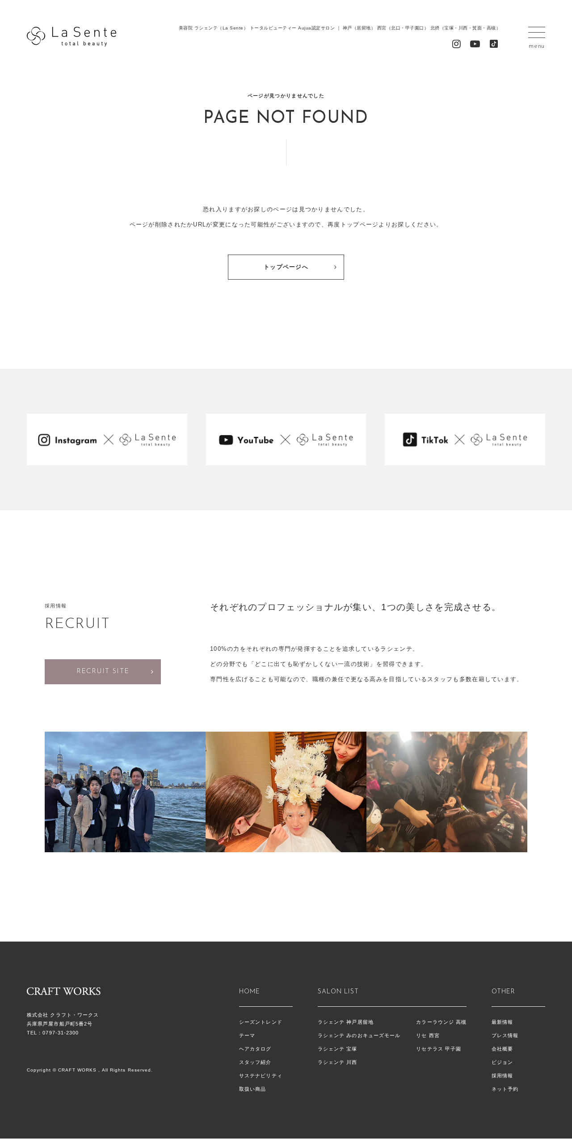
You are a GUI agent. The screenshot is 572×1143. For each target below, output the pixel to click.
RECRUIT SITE (103, 671)
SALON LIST (338, 991)
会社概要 (502, 1048)
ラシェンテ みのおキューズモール (359, 1035)
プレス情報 (505, 1035)
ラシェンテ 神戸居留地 (346, 1022)
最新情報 (502, 1022)
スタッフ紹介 (255, 1062)
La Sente (71, 36)
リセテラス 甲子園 (438, 1048)
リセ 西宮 (428, 1035)
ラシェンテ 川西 (338, 1062)
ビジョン (502, 1062)
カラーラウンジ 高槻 (441, 1022)
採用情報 (502, 1075)
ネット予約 (505, 1089)
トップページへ (286, 267)
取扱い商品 (252, 1089)
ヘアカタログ (255, 1048)
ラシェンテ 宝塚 (338, 1048)
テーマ (247, 1035)
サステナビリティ (260, 1075)
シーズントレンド (260, 1022)
